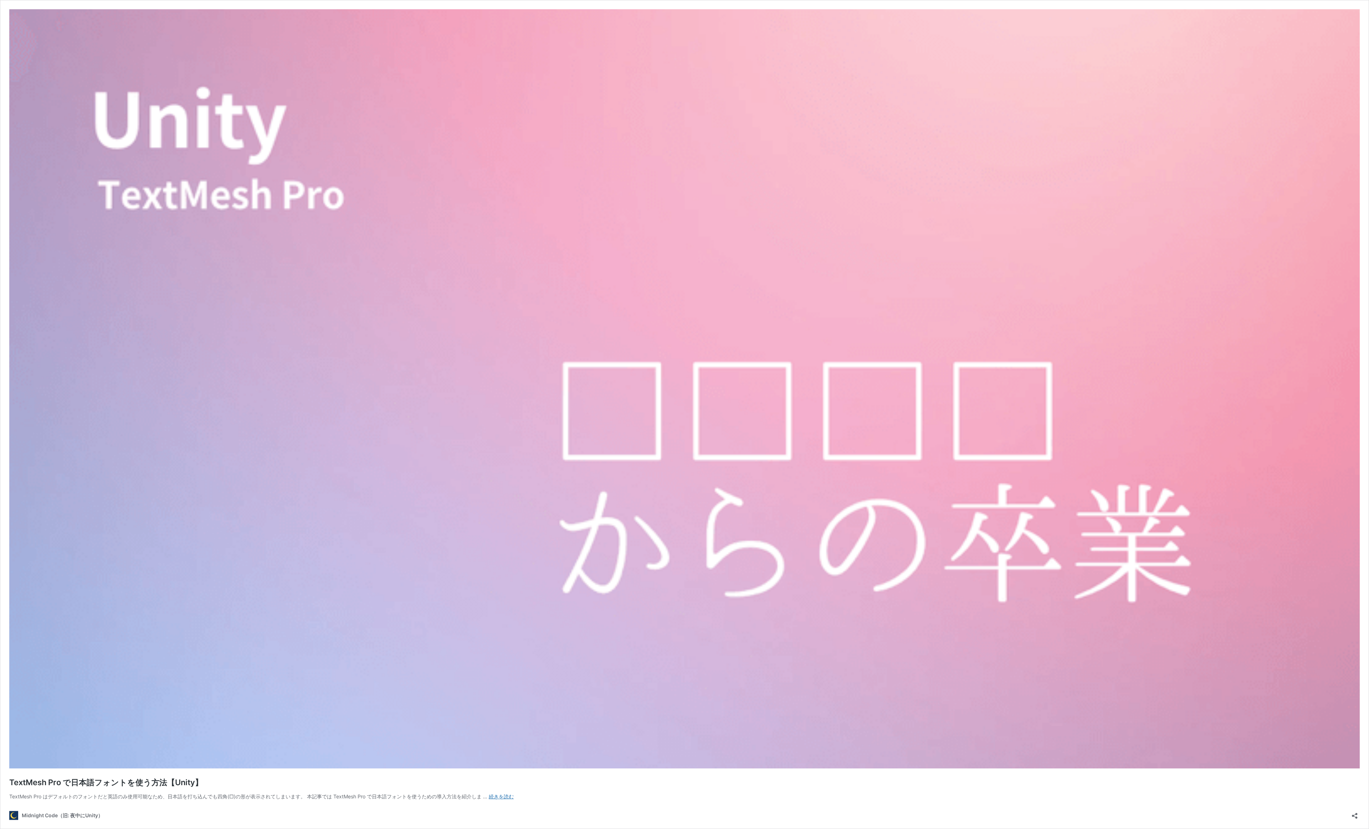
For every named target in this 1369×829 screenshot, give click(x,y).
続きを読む (501, 796)
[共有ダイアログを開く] (1355, 813)
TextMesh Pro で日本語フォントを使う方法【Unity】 (106, 782)
